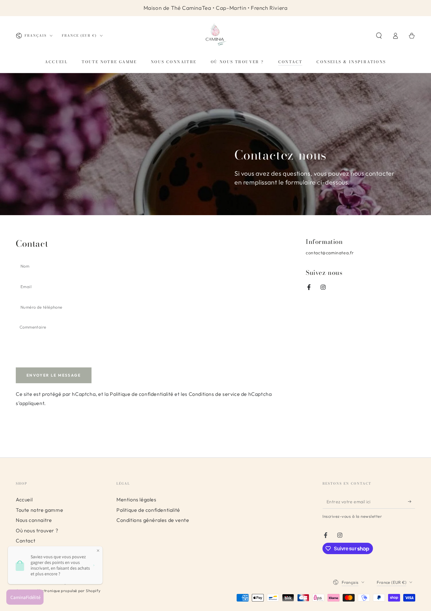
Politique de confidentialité (142, 394)
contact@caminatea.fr (330, 253)
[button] (379, 36)
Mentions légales (136, 499)
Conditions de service (214, 394)
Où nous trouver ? (37, 530)
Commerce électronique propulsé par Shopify (58, 590)
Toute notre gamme (39, 510)
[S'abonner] (411, 501)
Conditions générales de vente (152, 520)
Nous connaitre (34, 520)
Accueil (24, 499)
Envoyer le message (54, 375)
